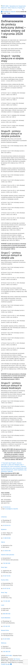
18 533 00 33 (6, 507)
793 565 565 (6, 563)
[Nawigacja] (24, 16)
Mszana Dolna (5, 630)
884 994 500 (6, 613)
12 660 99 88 (6, 538)
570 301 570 (6, 626)
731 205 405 (6, 601)
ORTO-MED (9, 655)
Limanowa (4, 517)
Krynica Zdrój (4, 580)
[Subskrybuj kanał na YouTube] (0, 4)
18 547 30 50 (6, 576)
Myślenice (3, 529)
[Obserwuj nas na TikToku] (0, 2)
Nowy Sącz (4, 567)
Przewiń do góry (5, 664)
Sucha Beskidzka (5, 617)
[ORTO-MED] (1, 513)
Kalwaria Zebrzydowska (7, 554)
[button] (23, 10)
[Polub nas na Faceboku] (0, 1)
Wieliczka (3, 643)
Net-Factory (16, 659)
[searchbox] (12, 10)
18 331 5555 (6, 639)
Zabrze (3, 542)
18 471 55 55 (6, 588)
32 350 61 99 (6, 550)
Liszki (2, 605)
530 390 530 (6, 651)
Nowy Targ (4, 592)
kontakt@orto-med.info (11, 508)
